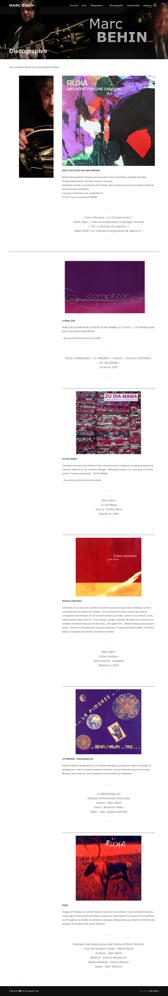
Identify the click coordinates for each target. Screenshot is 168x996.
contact (147, 5)
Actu (84, 5)
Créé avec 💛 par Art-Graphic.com (24, 991)
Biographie (96, 5)
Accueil (74, 5)
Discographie (116, 5)
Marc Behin (21, 5)
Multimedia (133, 5)
